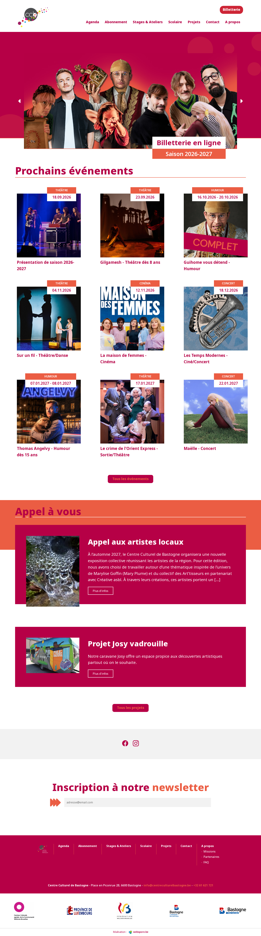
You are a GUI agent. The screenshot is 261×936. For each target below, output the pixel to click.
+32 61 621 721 (203, 885)
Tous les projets (130, 707)
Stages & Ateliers (148, 22)
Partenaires (211, 857)
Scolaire (175, 22)
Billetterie (231, 9)
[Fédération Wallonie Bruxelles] (130, 911)
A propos (232, 22)
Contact (212, 22)
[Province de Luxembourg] (79, 911)
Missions (209, 851)
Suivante (241, 101)
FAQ (206, 862)
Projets (194, 22)
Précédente (19, 101)
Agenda (92, 22)
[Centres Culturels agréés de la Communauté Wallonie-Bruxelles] (28, 911)
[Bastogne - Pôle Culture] (233, 911)
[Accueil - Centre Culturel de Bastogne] (34, 16)
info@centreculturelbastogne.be (167, 885)
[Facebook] (125, 744)
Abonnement (116, 22)
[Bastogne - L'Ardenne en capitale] (181, 911)
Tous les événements (130, 478)
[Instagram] (136, 744)
